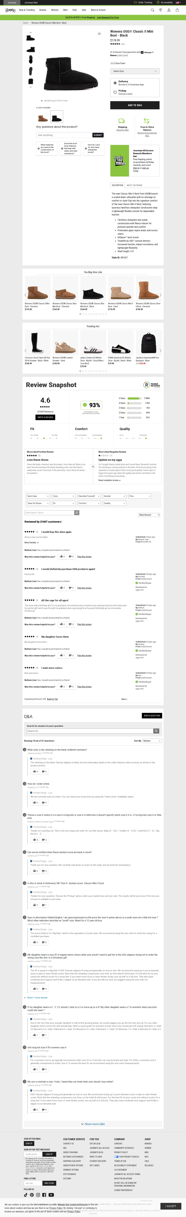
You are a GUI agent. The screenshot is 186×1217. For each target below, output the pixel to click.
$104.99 (28, 363)
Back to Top (52, 699)
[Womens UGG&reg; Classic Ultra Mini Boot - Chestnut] (65, 289)
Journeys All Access (99, 1148)
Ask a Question (152, 715)
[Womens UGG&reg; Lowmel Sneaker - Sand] (65, 343)
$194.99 (139, 309)
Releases (149, 1165)
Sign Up (29, 1143)
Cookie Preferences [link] (123, 1190)
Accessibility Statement (125, 1165)
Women (148, 1148)
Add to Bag (135, 105)
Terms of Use (120, 1161)
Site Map (67, 1178)
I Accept (171, 1206)
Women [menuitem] (54, 9)
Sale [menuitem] (84, 9)
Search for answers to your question (45, 726)
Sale (147, 1161)
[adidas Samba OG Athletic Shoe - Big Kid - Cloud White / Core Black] (93, 343)
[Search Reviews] (76, 512)
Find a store (30, 1178)
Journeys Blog (96, 1152)
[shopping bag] (178, 10)
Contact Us (68, 1143)
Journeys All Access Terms (127, 1174)
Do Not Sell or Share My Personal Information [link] (125, 1184)
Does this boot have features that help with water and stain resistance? (70, 148)
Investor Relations (123, 1178)
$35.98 (142, 363)
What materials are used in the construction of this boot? (47, 148)
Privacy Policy (121, 1152)
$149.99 (56, 363)
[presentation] (27, 10)
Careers (118, 1143)
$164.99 (56, 309)
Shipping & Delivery (72, 1161)
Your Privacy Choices (129, 1157)
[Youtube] (51, 1194)
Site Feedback (69, 1174)
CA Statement (120, 1170)
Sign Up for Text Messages (37, 1149)
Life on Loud (95, 1143)
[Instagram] (38, 1194)
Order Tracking (145, 2)
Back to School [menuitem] (98, 9)
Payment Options (71, 1170)
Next (30, 86)
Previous (30, 32)
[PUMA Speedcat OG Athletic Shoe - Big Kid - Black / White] (121, 343)
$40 (137, 363)
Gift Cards (95, 1165)
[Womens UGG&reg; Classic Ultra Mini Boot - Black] (93, 289)
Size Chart (120, 63)
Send (98, 135)
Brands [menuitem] (42, 9)
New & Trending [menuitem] (26, 9)
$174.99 (28, 309)
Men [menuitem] (65, 9)
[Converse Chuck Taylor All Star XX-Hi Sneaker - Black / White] (38, 343)
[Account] (169, 10)
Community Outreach (124, 1148)
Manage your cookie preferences (73, 1204)
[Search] (153, 10)
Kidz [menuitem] (75, 9)
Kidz (147, 1157)
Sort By (137, 741)
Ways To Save (96, 1157)
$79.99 (83, 366)
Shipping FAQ (122, 130)
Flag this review (84, 557)
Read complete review (108, 480)
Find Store (49, 1183)
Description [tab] (117, 185)
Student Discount (98, 1161)
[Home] (10, 10)
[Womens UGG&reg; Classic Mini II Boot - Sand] (121, 289)
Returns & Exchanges (73, 1157)
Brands (148, 1143)
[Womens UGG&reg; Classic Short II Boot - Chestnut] (149, 289)
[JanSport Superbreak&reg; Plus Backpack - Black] (149, 343)
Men (146, 1152)
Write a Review (45, 417)
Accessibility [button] (167, 2)
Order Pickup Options (73, 1165)
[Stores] (161, 10)
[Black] (56, 116)
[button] (178, 2)
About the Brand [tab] (134, 185)
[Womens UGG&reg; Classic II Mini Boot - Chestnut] (38, 289)
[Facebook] (44, 1194)
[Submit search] (156, 731)
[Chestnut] (43, 116)
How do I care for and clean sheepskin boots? (94, 148)
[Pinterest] (32, 1194)
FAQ (64, 1148)
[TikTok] (26, 1194)
